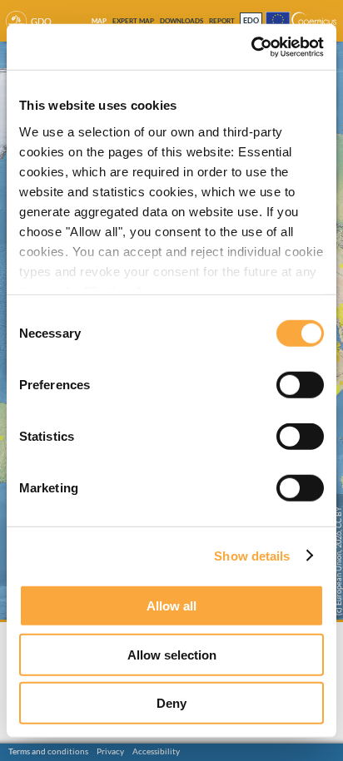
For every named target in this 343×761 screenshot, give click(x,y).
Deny (171, 703)
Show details (252, 555)
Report (222, 21)
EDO (251, 21)
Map (99, 21)
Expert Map (133, 21)
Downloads (181, 21)
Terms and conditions (48, 751)
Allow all (171, 606)
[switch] (300, 385)
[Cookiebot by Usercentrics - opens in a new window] (251, 46)
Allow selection (171, 654)
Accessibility (156, 751)
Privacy (110, 751)
